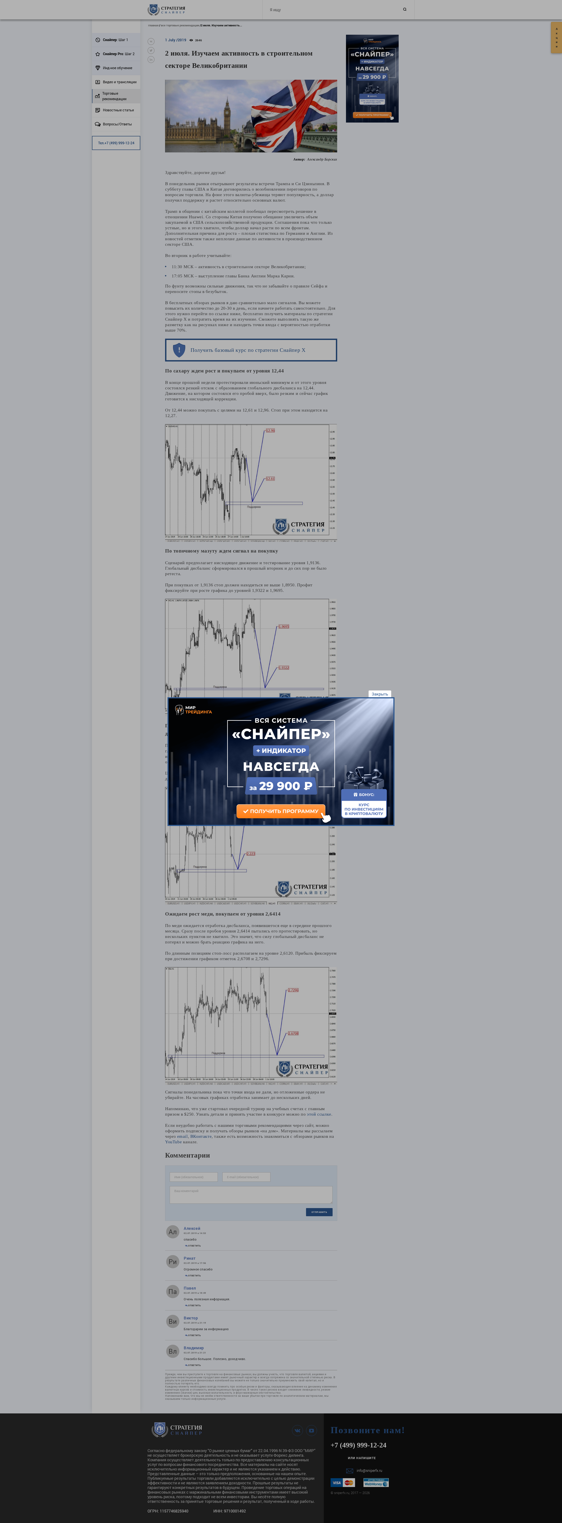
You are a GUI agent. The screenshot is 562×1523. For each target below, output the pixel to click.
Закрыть (380, 694)
